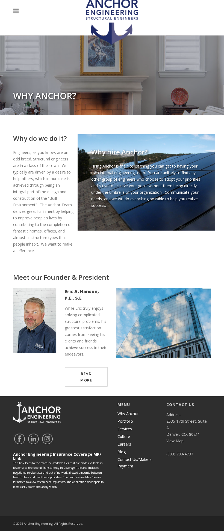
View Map (175, 440)
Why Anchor (128, 413)
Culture (123, 436)
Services (124, 428)
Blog (121, 451)
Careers (124, 444)
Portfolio (125, 421)
